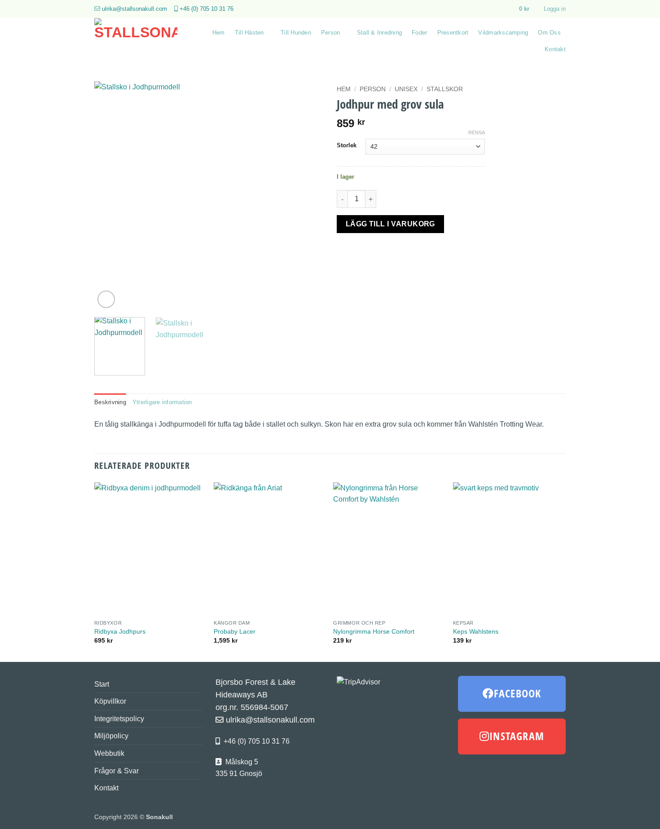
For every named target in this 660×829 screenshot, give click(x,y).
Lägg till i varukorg (390, 224)
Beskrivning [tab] (110, 402)
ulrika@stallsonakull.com (134, 8)
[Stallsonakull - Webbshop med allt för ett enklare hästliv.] (138, 40)
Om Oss (549, 32)
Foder (419, 32)
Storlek (346, 145)
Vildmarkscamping (503, 32)
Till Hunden (296, 32)
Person (330, 32)
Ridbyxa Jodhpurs (119, 631)
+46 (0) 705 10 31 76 (206, 8)
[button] (528, 9)
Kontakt (555, 49)
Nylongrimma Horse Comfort (373, 631)
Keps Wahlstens (475, 631)
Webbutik (109, 753)
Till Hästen (249, 32)
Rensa (476, 132)
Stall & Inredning (379, 32)
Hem (218, 32)
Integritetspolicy (119, 719)
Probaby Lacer (234, 631)
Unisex (406, 89)
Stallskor (445, 89)
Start (101, 684)
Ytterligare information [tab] (162, 402)
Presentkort (453, 32)
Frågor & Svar (116, 771)
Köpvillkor (110, 701)
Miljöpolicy (111, 736)
